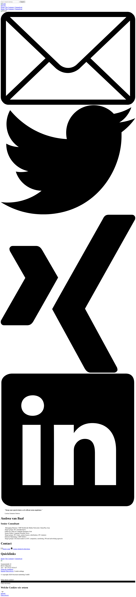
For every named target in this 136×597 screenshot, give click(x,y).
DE (2, 5)
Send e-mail (6, 549)
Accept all (4, 581)
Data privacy (10, 571)
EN (4, 5)
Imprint (3, 571)
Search (22, 2)
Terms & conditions (7, 569)
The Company (9, 7)
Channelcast (18, 7)
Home (3, 7)
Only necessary (5, 583)
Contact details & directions (21, 549)
